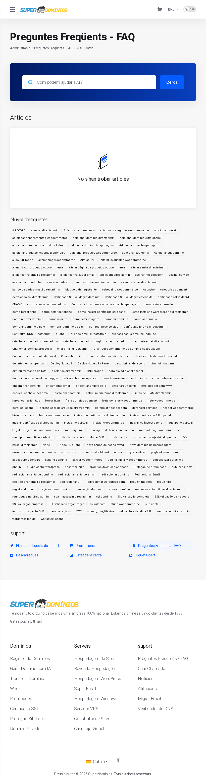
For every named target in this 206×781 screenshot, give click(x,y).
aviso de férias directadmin (139, 282)
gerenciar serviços (144, 408)
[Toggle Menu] (12, 9)
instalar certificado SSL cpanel (150, 415)
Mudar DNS (97, 437)
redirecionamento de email (76, 474)
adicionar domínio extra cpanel (141, 238)
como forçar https (24, 312)
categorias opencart (173, 289)
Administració (20, 48)
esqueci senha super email (30, 393)
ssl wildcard (98, 504)
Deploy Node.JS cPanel (94, 363)
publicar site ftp (182, 467)
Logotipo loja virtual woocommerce (36, 430)
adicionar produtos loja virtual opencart (38, 252)
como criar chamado (158, 304)
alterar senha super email (77, 274)
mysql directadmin (24, 445)
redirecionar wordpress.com (105, 481)
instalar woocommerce (108, 422)
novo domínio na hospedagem (150, 445)
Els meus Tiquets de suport (37, 546)
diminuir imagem (162, 363)
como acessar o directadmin (46, 304)
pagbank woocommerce (167, 452)
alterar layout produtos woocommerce (38, 267)
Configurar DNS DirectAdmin (31, 334)
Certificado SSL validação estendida (128, 297)
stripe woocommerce (125, 504)
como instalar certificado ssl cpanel (102, 312)
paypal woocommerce (87, 459)
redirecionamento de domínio (32, 474)
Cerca (172, 82)
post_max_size (74, 467)
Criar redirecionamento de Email (34, 356)
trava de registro (60, 511)
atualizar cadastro (58, 282)
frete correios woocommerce (122, 400)
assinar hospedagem (149, 274)
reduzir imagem (141, 481)
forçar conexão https (26, 400)
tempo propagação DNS (28, 511)
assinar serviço (179, 274)
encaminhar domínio (26, 385)
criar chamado (116, 341)
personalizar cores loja (167, 459)
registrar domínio (23, 489)
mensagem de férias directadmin (111, 430)
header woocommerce (178, 408)
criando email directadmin (88, 334)
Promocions (85, 546)
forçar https (53, 400)
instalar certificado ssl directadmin (35, 422)
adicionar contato (166, 230)
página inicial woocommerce (127, 459)
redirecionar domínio (114, 474)
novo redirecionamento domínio (34, 452)
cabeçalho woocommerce (120, 289)
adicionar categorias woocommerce (124, 230)
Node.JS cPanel (70, 445)
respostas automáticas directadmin (158, 489)
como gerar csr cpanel (57, 312)
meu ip (17, 437)
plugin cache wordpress (43, 467)
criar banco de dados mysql (82, 341)
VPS (79, 48)
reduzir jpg (164, 481)
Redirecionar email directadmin (33, 481)
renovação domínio (89, 489)
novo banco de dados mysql (106, 445)
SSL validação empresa (27, 504)
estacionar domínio (68, 393)
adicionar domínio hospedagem (92, 245)
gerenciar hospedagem (111, 408)
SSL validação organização (66, 504)
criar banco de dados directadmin (35, 341)
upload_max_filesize (100, 511)
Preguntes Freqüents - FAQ (53, 48)
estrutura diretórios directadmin (107, 393)
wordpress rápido (24, 519)
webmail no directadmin (173, 511)
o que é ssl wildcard (95, 452)
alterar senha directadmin (148, 267)
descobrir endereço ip (130, 363)
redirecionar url (70, 481)
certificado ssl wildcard (173, 297)
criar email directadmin (72, 348)
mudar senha (119, 437)
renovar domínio (119, 489)
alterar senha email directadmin (33, 274)
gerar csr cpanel (23, 408)
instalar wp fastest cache (145, 422)
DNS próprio (95, 371)
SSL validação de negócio (171, 496)
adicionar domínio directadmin (94, 238)
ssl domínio (104, 496)
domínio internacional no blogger (35, 378)
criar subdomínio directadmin (109, 356)
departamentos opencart (28, 363)
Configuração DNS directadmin (144, 326)
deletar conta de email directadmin (158, 356)
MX (185, 437)
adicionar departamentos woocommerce (40, 238)
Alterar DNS (87, 260)
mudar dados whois (71, 437)
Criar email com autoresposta (32, 348)
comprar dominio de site (67, 326)
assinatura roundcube (27, 282)
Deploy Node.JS (61, 363)
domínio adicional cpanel (126, 371)
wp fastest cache (52, 519)
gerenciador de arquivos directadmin (65, 408)
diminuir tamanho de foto (29, 371)
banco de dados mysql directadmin (36, 289)
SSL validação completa (133, 496)
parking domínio (56, 459)
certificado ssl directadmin (30, 297)
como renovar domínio (27, 319)
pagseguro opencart (26, 459)
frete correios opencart (81, 400)
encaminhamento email (168, 378)
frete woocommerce (161, 400)
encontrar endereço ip (91, 385)
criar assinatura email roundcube (134, 334)
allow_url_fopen (22, 260)
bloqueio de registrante (81, 289)
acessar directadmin (45, 230)
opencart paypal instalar (130, 452)
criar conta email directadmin (151, 341)
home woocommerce (54, 415)
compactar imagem (86, 319)
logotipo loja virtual (180, 422)
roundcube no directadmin (30, 496)
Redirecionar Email (147, 474)
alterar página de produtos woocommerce (97, 267)
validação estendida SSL (135, 511)
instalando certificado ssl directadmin (99, 415)
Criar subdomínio (72, 356)
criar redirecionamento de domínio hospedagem (127, 348)
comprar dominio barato (28, 326)
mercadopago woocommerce (159, 430)
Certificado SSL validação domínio (76, 297)
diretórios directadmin (67, 371)
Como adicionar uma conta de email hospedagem (105, 304)
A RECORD (19, 230)
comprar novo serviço (103, 326)
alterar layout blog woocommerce (123, 260)
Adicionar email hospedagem (139, 245)
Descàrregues (26, 555)
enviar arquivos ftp (124, 385)
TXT (79, 511)
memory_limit (74, 430)
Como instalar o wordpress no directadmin (159, 312)
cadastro (149, 289)
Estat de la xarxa (88, 555)
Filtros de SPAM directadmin (153, 393)
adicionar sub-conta (135, 252)
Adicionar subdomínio (169, 252)
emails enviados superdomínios (125, 378)
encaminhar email (58, 385)
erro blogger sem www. (156, 385)
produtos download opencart (108, 467)
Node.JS (48, 445)
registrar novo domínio (56, 489)
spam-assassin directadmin (72, 496)
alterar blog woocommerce (56, 260)
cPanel (60, 334)
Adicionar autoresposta (79, 230)
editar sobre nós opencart (81, 378)
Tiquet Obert (144, 555)
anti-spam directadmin (115, 274)
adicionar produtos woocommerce (93, 252)
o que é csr (69, 452)
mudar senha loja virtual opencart (155, 437)
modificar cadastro (40, 437)
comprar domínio (116, 319)
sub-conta (152, 504)
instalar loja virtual (76, 422)
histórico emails (23, 415)
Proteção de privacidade (149, 467)
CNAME (17, 304)
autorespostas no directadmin (96, 282)
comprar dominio (145, 319)
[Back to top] (118, 760)
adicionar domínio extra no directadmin (38, 245)
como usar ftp (57, 319)
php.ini (17, 467)
